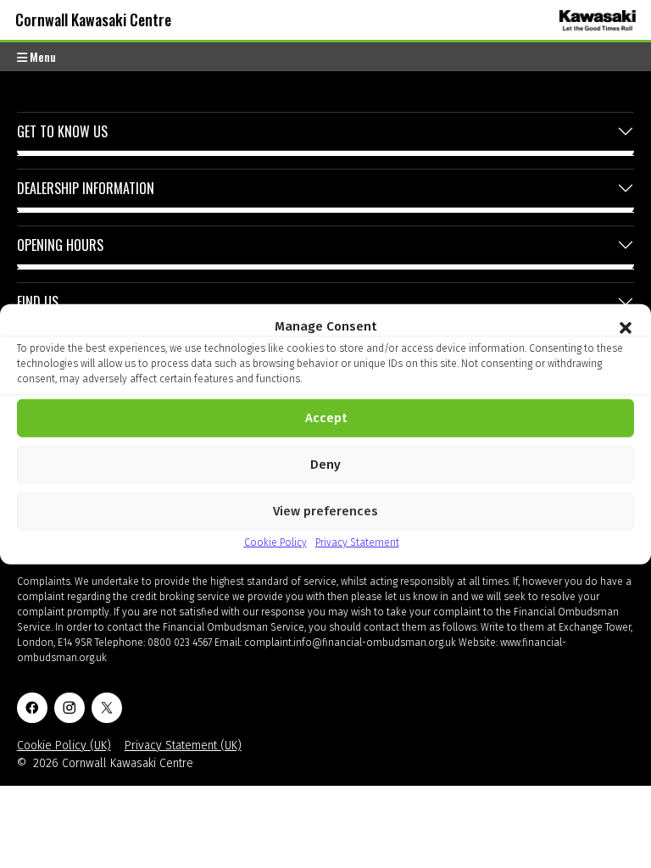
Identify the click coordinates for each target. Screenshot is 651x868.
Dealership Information (85, 188)
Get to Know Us (62, 131)
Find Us (37, 302)
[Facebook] (32, 708)
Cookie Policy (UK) (64, 745)
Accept (326, 418)
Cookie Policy (275, 542)
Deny (325, 464)
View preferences (325, 511)
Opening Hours (60, 245)
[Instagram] (69, 708)
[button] (625, 326)
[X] (107, 708)
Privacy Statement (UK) (183, 745)
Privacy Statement (357, 542)
